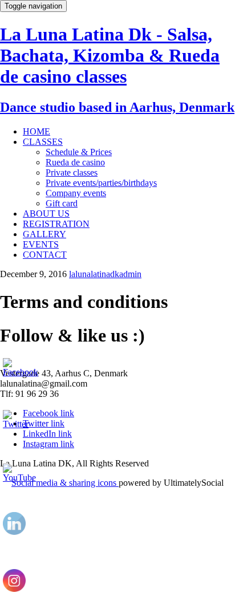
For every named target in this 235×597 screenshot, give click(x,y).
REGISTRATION (56, 224)
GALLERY (44, 234)
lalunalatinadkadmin (105, 274)
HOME (36, 131)
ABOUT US (46, 213)
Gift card (62, 203)
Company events (76, 193)
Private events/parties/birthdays (101, 183)
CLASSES (43, 142)
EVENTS (41, 244)
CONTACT (45, 254)
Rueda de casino (75, 162)
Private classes (72, 172)
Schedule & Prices (79, 152)
